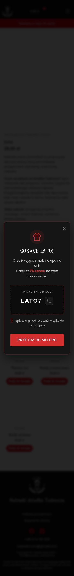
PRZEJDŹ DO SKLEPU (37, 340)
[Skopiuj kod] (49, 301)
